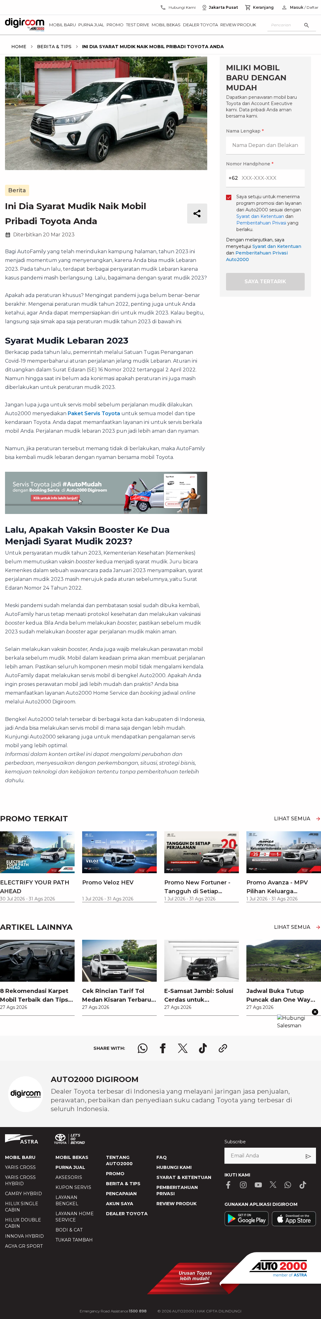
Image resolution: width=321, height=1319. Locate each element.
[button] (160, 510)
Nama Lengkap (87, 544)
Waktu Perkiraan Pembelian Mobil (108, 713)
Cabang (78, 648)
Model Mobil (83, 680)
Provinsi (79, 582)
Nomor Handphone (186, 544)
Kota (75, 615)
